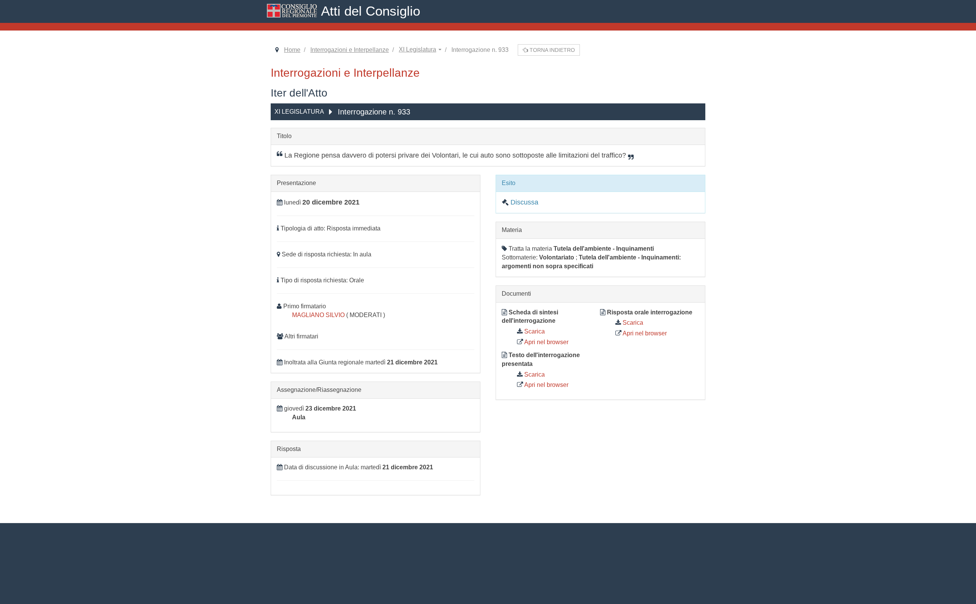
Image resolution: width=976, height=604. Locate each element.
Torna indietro (551, 50)
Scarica (534, 331)
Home (292, 50)
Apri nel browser (545, 342)
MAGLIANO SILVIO (319, 315)
